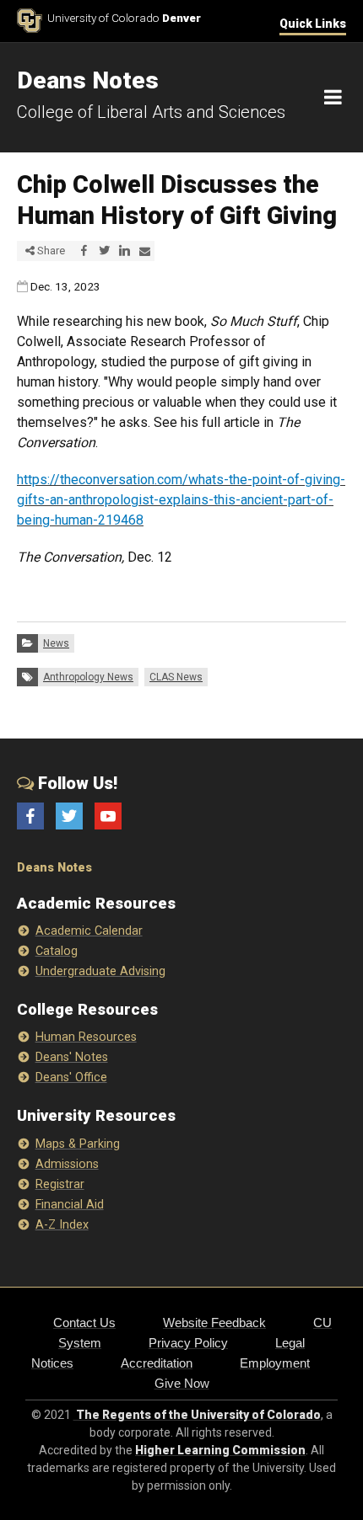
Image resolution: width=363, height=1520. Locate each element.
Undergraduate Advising (100, 971)
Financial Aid (69, 1204)
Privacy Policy (188, 1343)
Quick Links (312, 23)
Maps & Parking (77, 1144)
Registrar (59, 1184)
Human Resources (86, 1037)
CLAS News (176, 677)
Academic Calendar (89, 931)
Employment (275, 1363)
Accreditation (156, 1363)
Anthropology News (88, 677)
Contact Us (84, 1322)
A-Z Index (62, 1225)
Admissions (67, 1164)
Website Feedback (214, 1322)
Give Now (181, 1383)
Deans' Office (71, 1077)
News (56, 643)
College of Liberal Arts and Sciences (151, 112)
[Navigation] (333, 97)
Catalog (56, 951)
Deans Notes (54, 868)
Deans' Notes (71, 1057)
